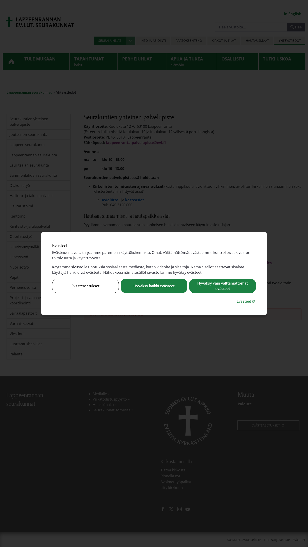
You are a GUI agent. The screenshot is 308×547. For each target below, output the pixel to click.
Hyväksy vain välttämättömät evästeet (222, 286)
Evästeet (246, 301)
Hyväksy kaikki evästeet (154, 285)
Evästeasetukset (85, 285)
